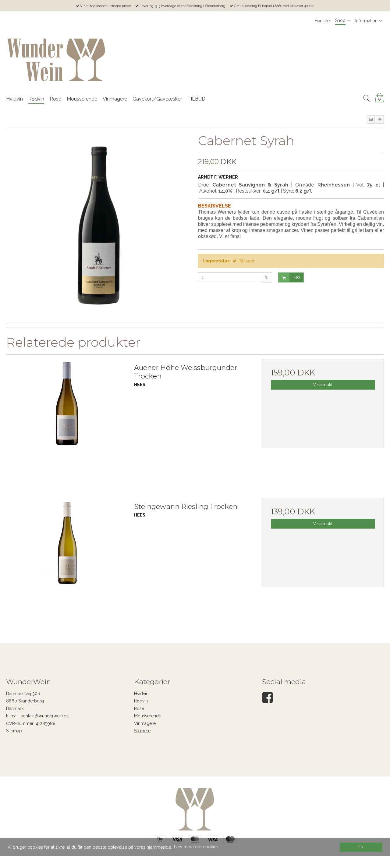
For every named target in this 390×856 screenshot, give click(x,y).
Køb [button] (296, 277)
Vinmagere (145, 723)
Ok (361, 847)
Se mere (142, 730)
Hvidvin (141, 693)
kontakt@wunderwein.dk (45, 715)
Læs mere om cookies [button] (196, 846)
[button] (371, 119)
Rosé (139, 708)
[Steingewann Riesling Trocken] (67, 559)
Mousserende (147, 715)
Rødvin (141, 700)
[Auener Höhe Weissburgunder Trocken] (67, 420)
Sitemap (14, 730)
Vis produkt (322, 384)
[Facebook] (267, 700)
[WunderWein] (195, 60)
